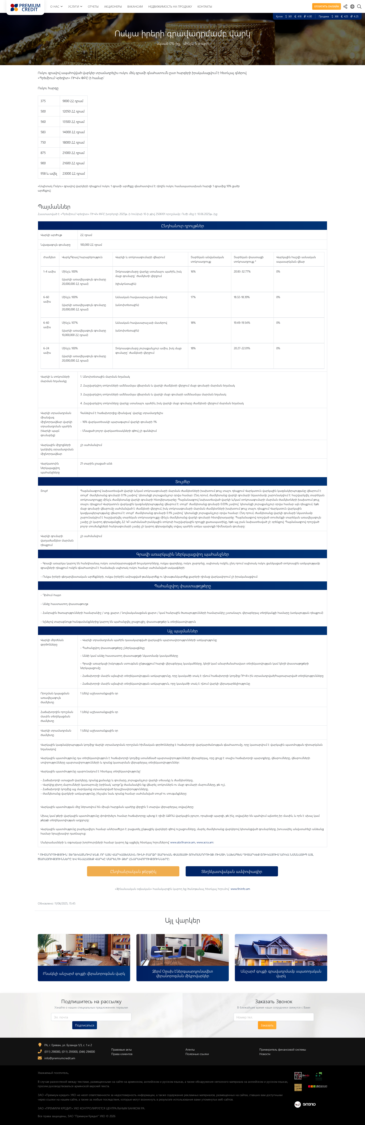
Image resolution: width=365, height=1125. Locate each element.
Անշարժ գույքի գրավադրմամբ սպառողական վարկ (281, 973)
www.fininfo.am (240, 889)
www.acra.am (205, 842)
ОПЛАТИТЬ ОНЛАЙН (326, 6)
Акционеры (113, 6)
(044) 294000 (87, 1052)
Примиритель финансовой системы (282, 1049)
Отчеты (93, 6)
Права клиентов (121, 1054)
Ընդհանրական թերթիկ (133, 871)
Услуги (73, 6)
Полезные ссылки (197, 1054)
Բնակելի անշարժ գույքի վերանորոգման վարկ (84, 973)
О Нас (54, 6)
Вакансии (135, 6)
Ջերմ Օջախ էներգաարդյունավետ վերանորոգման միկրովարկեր (182, 973)
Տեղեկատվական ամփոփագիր (231, 871)
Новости (264, 1054)
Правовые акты (121, 1049)
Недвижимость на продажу (170, 6)
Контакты (204, 6)
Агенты (190, 1049)
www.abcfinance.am (182, 842)
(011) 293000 (70, 1052)
